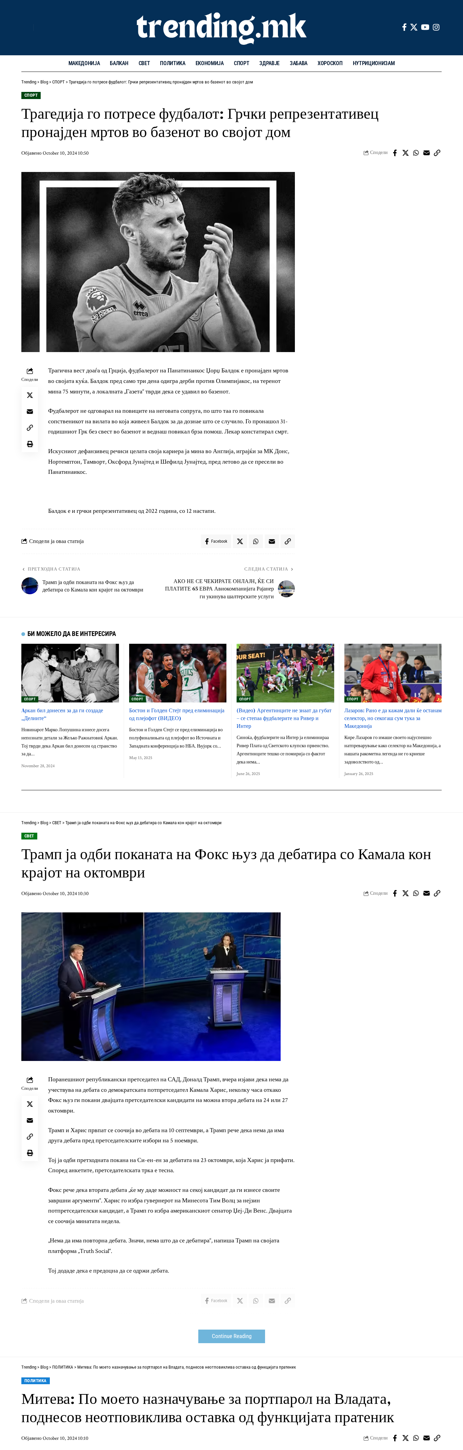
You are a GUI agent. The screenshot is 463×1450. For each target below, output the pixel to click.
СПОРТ (31, 95)
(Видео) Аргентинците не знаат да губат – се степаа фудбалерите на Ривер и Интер (284, 718)
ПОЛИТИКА (35, 1380)
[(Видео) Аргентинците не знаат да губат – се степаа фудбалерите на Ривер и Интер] (285, 673)
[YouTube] (425, 27)
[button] (26, 27)
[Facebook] (404, 27)
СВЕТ (29, 835)
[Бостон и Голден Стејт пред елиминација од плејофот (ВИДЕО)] (178, 673)
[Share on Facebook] (395, 153)
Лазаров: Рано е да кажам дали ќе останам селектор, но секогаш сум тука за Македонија (393, 718)
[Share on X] (405, 153)
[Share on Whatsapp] (416, 153)
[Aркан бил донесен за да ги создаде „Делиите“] (70, 673)
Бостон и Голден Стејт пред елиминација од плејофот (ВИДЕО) (176, 714)
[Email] (426, 153)
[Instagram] (436, 27)
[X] (413, 27)
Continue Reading (231, 1336)
